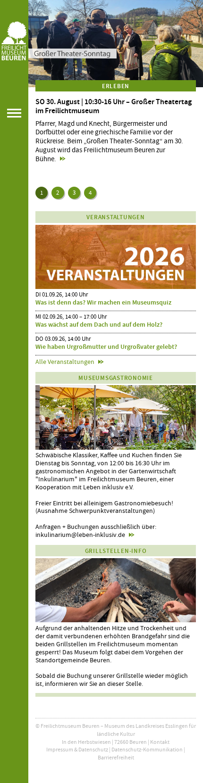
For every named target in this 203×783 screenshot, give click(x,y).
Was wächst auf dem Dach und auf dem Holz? (98, 324)
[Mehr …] (115, 43)
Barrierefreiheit (116, 757)
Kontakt (159, 742)
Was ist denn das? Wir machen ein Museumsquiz (103, 302)
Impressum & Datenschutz (77, 749)
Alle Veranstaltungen (64, 361)
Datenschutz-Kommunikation (147, 749)
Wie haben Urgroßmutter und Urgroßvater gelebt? (106, 346)
